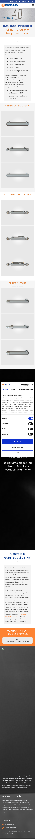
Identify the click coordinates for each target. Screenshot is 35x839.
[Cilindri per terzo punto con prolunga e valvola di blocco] (17, 263)
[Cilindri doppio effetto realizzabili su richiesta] (17, 175)
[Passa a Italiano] (29, 1)
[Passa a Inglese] (33, 1)
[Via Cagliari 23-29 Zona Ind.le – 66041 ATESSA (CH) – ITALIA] (3, 832)
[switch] (30, 423)
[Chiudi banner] (32, 384)
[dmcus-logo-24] (9, 5)
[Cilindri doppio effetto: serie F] (17, 149)
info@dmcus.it (9, 825)
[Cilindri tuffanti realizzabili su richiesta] (17, 352)
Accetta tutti (17, 441)
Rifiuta (17, 453)
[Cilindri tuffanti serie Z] (17, 300)
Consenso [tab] (5, 389)
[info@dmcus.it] (3, 824)
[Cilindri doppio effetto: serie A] (17, 123)
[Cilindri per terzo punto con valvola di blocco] (17, 238)
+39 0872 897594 (10, 828)
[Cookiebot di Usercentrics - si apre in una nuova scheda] (22, 385)
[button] (31, 5)
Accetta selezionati (17, 447)
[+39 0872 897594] (3, 828)
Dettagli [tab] (13, 389)
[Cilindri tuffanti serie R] (17, 326)
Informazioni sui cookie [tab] (26, 389)
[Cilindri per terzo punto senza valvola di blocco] (17, 212)
